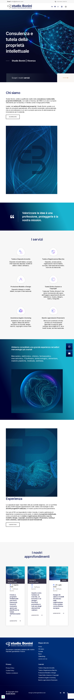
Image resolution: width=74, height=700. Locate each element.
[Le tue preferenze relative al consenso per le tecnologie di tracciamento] (3, 697)
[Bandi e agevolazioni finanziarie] (53, 311)
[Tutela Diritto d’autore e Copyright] (53, 280)
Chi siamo (41, 649)
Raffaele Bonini (14, 590)
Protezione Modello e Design (47, 672)
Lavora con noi (42, 659)
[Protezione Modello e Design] (20, 280)
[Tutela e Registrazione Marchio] (53, 252)
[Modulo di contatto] (69, 353)
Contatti (40, 651)
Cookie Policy (10, 670)
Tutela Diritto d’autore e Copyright (48, 675)
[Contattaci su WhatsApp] (69, 346)
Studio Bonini (10, 694)
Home (40, 646)
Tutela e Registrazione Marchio (47, 670)
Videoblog (41, 656)
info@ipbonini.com (17, 1)
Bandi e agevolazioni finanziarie (47, 680)
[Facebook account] (63, 692)
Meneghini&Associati (39, 692)
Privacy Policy (10, 668)
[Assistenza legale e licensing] (20, 311)
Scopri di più (13, 116)
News (40, 654)
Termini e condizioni (12, 673)
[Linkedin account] (59, 692)
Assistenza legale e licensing (47, 677)
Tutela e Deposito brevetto (46, 668)
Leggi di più (13, 621)
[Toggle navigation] (66, 6)
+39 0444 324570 (62, 1)
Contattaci (13, 524)
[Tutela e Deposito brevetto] (20, 252)
